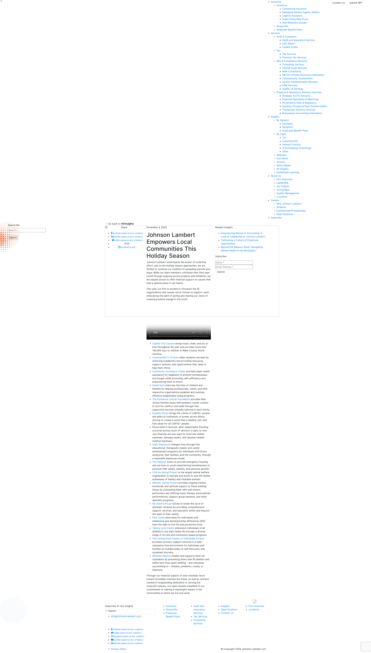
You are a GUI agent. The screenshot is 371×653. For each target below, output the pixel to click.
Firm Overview (284, 179)
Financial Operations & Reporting (300, 99)
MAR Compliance (291, 71)
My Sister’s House (162, 503)
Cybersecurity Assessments (297, 78)
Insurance (282, 5)
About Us (276, 175)
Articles (281, 161)
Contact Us (338, 2)
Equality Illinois (160, 413)
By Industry (283, 120)
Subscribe (276, 217)
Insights (275, 116)
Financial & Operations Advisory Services (299, 92)
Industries (276, 1)
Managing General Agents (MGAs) (301, 12)
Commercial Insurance (294, 8)
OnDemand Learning (288, 172)
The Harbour (159, 461)
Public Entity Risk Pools (295, 19)
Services (275, 33)
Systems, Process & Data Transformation (304, 106)
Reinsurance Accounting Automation (302, 113)
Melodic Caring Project (165, 482)
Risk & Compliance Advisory (292, 60)
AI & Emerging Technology (296, 147)
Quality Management (288, 193)
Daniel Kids (158, 385)
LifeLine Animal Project (165, 472)
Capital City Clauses (163, 343)
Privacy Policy (118, 648)
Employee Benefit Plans (289, 29)
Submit (221, 271)
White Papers (284, 165)
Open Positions (285, 214)
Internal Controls (291, 144)
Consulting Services (293, 64)
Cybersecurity (290, 141)
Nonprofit (287, 127)
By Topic (281, 134)
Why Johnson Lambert (289, 203)
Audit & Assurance (287, 36)
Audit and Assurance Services (298, 40)
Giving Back (283, 189)
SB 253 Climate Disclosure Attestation (303, 74)
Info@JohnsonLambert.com (126, 616)
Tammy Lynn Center (163, 528)
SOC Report (288, 43)
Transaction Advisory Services (298, 109)
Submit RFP (355, 2)
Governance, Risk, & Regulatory (299, 102)
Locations (282, 196)
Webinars (282, 154)
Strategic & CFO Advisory (296, 95)
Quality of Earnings (292, 88)
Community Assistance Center (169, 371)
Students (281, 207)
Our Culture (283, 186)
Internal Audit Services (294, 67)
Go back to (121, 223)
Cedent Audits (290, 47)
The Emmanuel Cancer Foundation (171, 399)
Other (285, 151)
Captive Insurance (292, 15)
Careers (275, 200)
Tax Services (289, 54)
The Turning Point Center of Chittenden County (178, 538)
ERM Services (289, 85)
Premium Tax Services (294, 57)
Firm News (282, 158)
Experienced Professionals (291, 210)
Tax (278, 50)
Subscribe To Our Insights (119, 606)
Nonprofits (282, 26)
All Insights (282, 168)
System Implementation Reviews (300, 81)
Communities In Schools (165, 357)
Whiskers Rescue (161, 555)
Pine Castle (158, 517)
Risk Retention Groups (294, 22)
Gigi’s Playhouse (161, 444)
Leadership (283, 182)
